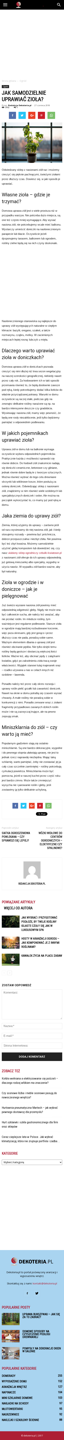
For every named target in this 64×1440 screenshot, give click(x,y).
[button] (59, 5)
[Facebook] (27, 1293)
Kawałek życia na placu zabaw (41, 955)
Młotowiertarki (12, 1409)
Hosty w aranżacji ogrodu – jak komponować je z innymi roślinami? (40, 942)
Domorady (8, 1376)
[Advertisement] (32, 43)
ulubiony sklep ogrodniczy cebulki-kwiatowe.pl (35, 552)
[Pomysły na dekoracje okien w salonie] (11, 1353)
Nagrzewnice (10, 1414)
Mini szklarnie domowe (17, 1398)
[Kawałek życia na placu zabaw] (11, 960)
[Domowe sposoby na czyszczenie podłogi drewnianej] (11, 1336)
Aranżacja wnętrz (14, 1387)
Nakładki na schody (15, 1403)
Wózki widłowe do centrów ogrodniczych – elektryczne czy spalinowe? (50, 840)
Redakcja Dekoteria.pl (19, 105)
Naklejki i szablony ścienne (20, 1420)
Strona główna (9, 80)
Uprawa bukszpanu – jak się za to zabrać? (41, 1316)
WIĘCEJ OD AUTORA (18, 908)
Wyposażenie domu (14, 1381)
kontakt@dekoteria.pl (45, 1283)
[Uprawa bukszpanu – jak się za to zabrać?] (11, 1319)
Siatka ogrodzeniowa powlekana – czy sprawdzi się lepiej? (16, 836)
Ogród (5, 86)
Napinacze (9, 1392)
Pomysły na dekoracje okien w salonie (41, 1350)
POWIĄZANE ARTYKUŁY (18, 902)
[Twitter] (36, 1293)
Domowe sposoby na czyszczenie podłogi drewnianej (36, 1334)
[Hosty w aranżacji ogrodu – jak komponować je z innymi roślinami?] (11, 943)
